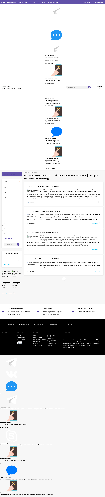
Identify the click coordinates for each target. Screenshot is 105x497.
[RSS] (19, 182)
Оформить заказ (21, 339)
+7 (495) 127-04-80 (50, 168)
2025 (5, 187)
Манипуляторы (36, 341)
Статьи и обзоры (8, 238)
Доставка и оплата (11, 2)
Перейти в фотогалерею (7, 293)
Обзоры (43, 2)
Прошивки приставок (53, 2)
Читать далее (95, 201)
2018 (5, 218)
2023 (5, 192)
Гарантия (21, 2)
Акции (3, 2)
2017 (5, 223)
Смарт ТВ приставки (37, 337)
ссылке (57, 62)
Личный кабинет (21, 337)
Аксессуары (49, 345)
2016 (5, 228)
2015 (5, 233)
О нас (34, 2)
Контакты (27, 2)
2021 (5, 203)
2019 (5, 213)
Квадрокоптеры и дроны (38, 345)
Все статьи (6, 264)
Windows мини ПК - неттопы (39, 339)
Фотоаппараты (50, 338)
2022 (5, 197)
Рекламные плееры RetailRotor (51, 341)
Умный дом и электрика (52, 343)
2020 (5, 208)
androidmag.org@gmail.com (24, 324)
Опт (38, 2)
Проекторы (35, 343)
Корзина (19, 335)
